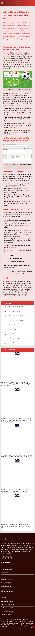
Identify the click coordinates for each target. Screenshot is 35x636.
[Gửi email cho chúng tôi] (5, 557)
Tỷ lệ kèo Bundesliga (13, 311)
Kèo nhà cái (27, 627)
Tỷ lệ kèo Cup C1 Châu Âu (15, 316)
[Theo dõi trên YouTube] (11, 557)
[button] (2, 3)
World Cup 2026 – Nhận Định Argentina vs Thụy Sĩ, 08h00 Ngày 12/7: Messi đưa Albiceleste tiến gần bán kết (17, 526)
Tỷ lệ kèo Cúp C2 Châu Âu (15, 320)
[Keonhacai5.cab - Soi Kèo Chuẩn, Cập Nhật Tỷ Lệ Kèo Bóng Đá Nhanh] (17, 3)
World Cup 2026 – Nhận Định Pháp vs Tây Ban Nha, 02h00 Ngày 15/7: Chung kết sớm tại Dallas (16, 490)
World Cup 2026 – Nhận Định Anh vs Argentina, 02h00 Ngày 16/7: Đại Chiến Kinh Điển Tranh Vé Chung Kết (17, 455)
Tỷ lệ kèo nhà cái (10, 250)
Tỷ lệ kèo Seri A (11, 334)
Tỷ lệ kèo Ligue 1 (12, 325)
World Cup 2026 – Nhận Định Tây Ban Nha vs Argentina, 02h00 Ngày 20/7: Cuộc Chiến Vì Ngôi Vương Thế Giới (15, 384)
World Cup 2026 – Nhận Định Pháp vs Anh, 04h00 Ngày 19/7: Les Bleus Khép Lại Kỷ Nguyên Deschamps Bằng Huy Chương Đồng (17, 420)
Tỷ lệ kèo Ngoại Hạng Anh (15, 306)
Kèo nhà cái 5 (18, 627)
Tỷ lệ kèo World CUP (13, 338)
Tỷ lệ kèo (22, 629)
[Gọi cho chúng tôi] (8, 557)
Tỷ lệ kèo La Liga (12, 329)
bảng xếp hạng (16, 112)
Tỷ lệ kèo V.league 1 (13, 343)
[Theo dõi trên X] (2, 557)
